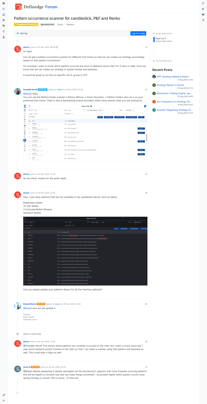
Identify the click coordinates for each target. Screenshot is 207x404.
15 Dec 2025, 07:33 (46, 174)
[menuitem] (125, 81)
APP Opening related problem (173, 76)
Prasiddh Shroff (30, 89)
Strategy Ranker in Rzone (170, 85)
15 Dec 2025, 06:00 (46, 47)
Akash (26, 47)
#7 (146, 367)
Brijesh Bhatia (29, 304)
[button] (3, 31)
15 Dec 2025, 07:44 (46, 193)
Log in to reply (138, 33)
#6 (146, 341)
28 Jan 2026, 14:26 (46, 341)
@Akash (27, 93)
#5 (146, 304)
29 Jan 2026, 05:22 (57, 367)
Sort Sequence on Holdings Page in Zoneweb (181, 101)
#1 (146, 47)
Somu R (26, 367)
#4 (146, 193)
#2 (146, 89)
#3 (146, 174)
